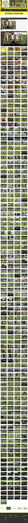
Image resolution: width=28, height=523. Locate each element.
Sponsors (20, 9)
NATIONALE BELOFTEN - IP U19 (17, 516)
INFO (5, 9)
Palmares (6, 519)
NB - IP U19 (15, 9)
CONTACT (24, 9)
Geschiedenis (6, 517)
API (7, 11)
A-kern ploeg (10, 516)
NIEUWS (2, 9)
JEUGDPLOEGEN (3, 11)
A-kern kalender (10, 517)
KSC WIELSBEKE (9, 9)
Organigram (6, 518)
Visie (5, 516)
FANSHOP (10, 11)
